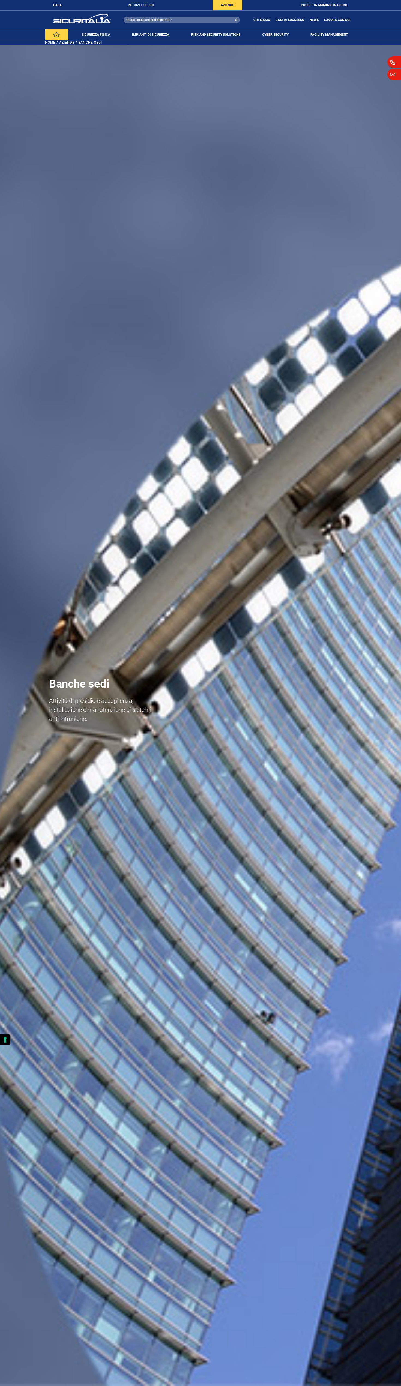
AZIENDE (227, 5)
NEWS (314, 20)
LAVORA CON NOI (337, 20)
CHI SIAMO (261, 20)
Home (50, 42)
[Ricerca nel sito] (236, 19)
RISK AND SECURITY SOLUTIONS (215, 35)
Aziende (66, 42)
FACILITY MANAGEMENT (329, 35)
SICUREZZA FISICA (96, 35)
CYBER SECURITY (275, 35)
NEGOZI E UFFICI (141, 5)
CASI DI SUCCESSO (290, 20)
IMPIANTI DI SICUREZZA (150, 35)
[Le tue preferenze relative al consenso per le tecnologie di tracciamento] (5, 1039)
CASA (57, 5)
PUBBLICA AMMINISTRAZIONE (324, 5)
